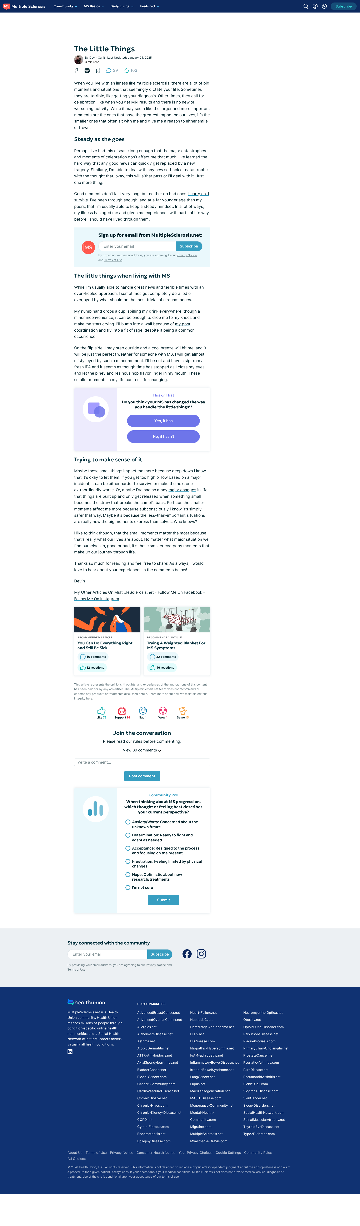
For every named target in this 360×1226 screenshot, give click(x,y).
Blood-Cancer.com (152, 1077)
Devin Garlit (97, 57)
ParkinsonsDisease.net (261, 1034)
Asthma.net (146, 1041)
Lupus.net (197, 1084)
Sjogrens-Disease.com (261, 1091)
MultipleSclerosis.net (206, 1134)
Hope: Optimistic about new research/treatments (157, 876)
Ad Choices (77, 1159)
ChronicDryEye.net (152, 1098)
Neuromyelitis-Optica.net (263, 1012)
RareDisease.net (256, 1070)
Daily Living (120, 6)
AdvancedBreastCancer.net (158, 1012)
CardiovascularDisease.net (158, 1091)
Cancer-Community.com (156, 1084)
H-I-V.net (197, 1034)
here (89, 698)
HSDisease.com (202, 1041)
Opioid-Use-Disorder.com (263, 1027)
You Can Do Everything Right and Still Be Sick (105, 645)
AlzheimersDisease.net (155, 1034)
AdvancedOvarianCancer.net (159, 1020)
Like (99, 712)
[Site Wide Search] (306, 6)
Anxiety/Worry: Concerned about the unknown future (165, 824)
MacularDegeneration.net (210, 1091)
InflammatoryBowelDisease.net (214, 1062)
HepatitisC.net (201, 1020)
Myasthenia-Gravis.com (208, 1141)
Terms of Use (113, 260)
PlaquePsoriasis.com (259, 1041)
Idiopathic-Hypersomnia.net (212, 1048)
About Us (75, 1152)
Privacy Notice (187, 255)
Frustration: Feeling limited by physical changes (167, 863)
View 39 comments (140, 750)
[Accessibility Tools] (315, 6)
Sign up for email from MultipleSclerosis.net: (150, 235)
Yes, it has (163, 421)
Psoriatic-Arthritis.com (261, 1062)
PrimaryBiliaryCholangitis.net (266, 1048)
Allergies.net (147, 1027)
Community (63, 6)
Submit (163, 900)
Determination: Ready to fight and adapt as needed (162, 837)
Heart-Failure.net (203, 1012)
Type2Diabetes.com (259, 1134)
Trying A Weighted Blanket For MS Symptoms (176, 645)
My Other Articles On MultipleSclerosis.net (114, 592)
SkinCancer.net (255, 1098)
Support (121, 712)
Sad (141, 712)
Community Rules (258, 1152)
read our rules (129, 741)
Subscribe (189, 246)
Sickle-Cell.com (255, 1084)
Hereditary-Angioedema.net (212, 1027)
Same (182, 712)
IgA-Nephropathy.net (206, 1055)
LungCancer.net (202, 1077)
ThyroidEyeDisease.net (261, 1127)
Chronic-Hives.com (152, 1105)
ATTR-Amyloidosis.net (154, 1055)
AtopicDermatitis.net (153, 1048)
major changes (182, 489)
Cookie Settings (228, 1152)
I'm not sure (142, 887)
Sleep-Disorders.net (259, 1105)
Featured (147, 6)
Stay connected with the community (109, 943)
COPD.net (144, 1119)
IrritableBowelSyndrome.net (212, 1070)
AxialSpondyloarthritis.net (157, 1062)
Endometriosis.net (151, 1134)
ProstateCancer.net (258, 1055)
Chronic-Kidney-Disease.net (159, 1112)
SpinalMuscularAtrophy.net (264, 1119)
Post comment (142, 776)
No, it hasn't (163, 436)
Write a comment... (94, 762)
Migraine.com (200, 1127)
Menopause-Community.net (212, 1105)
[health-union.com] (86, 1003)
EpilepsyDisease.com (154, 1141)
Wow (161, 712)
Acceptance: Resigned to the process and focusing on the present (166, 850)
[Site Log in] (324, 6)
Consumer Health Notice (155, 1152)
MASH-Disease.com (205, 1098)
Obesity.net (252, 1020)
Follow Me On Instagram (96, 598)
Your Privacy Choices (195, 1152)
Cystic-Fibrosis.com (153, 1127)
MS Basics (92, 6)
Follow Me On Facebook (180, 592)
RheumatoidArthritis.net (262, 1077)
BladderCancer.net (151, 1070)
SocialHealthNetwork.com (263, 1112)
